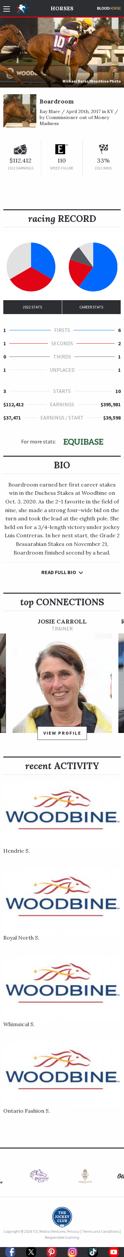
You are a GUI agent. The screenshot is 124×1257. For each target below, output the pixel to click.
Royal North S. (21, 937)
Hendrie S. (16, 850)
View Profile (62, 733)
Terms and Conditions (100, 1231)
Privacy (73, 1231)
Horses (62, 8)
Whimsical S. (19, 1024)
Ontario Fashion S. (26, 1110)
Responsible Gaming (62, 1237)
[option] (62, 682)
